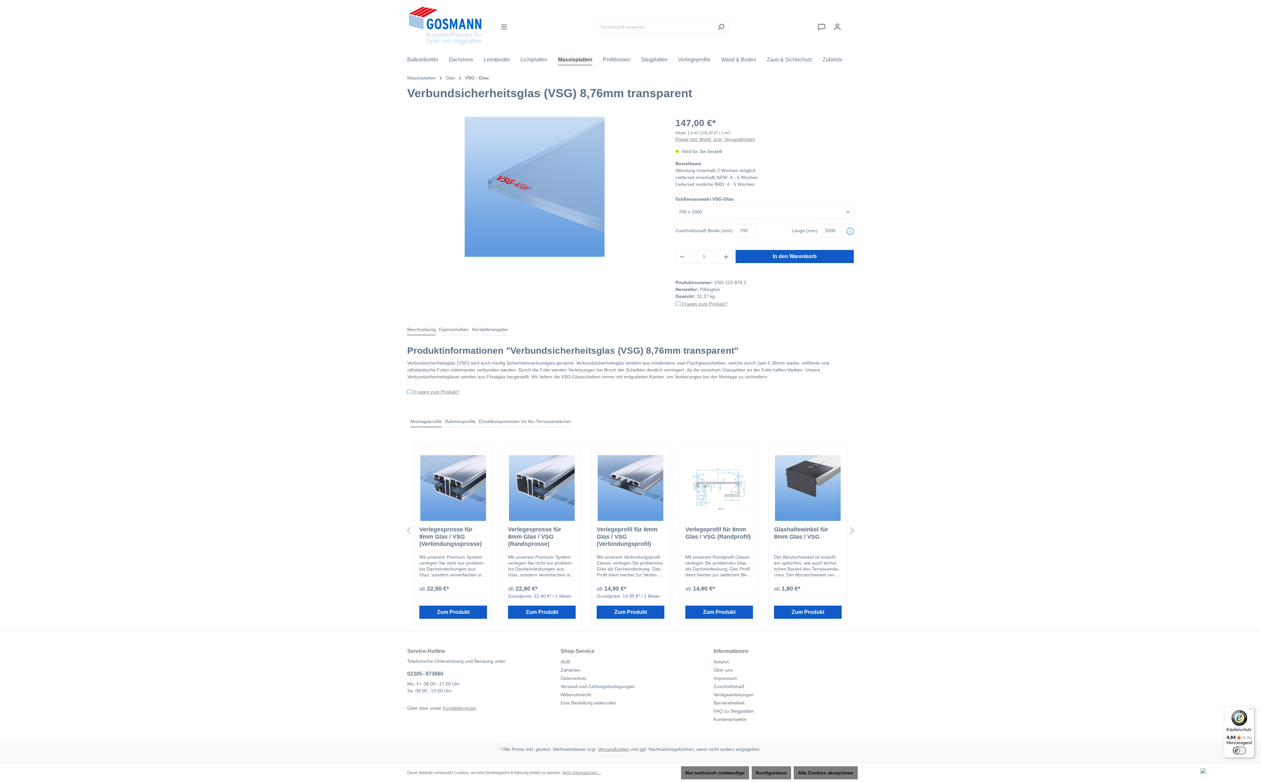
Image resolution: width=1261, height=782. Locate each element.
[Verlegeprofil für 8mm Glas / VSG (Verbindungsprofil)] (630, 488)
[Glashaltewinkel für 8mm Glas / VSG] (808, 488)
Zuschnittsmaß (729, 686)
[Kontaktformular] (822, 27)
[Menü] (504, 27)
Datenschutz (573, 678)
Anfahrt (721, 661)
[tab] (421, 329)
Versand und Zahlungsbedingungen (598, 686)
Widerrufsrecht (576, 694)
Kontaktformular (459, 708)
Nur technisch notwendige (715, 772)
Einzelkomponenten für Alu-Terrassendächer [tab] (525, 421)
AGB (565, 661)
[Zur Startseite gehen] (445, 25)
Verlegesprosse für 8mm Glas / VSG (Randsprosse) (534, 536)
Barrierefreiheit (729, 702)
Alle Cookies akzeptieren (825, 772)
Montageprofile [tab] (426, 421)
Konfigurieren (771, 772)
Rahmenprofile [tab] (460, 421)
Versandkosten (613, 749)
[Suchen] (721, 27)
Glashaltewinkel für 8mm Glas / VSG (801, 533)
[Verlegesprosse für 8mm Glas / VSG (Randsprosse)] (542, 488)
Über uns (723, 670)
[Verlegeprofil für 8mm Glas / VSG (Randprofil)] (719, 488)
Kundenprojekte (730, 719)
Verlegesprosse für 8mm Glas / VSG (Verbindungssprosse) (450, 536)
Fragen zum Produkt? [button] (704, 303)
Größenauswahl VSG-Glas (704, 199)
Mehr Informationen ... (582, 773)
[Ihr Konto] (837, 27)
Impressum (725, 678)
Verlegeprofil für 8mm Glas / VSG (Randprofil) (718, 533)
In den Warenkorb (795, 256)
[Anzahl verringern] (682, 256)
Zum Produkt (453, 612)
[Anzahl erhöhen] (726, 256)
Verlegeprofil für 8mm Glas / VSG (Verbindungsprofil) (627, 536)
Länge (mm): (805, 230)
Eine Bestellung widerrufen (588, 702)
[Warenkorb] (849, 24)
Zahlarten (571, 670)
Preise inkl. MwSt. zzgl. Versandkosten (715, 139)
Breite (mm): (704, 230)
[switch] (1239, 750)
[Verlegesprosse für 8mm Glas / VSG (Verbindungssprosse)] (453, 488)
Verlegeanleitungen (734, 694)
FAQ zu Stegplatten (734, 711)
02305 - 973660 (425, 674)
